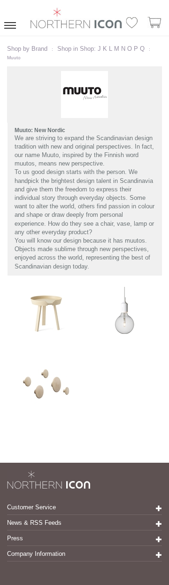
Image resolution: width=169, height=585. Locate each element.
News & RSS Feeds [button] (34, 522)
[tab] (84, 507)
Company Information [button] (36, 553)
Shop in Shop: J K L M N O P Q (101, 48)
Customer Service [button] (31, 507)
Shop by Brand (27, 48)
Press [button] (15, 538)
